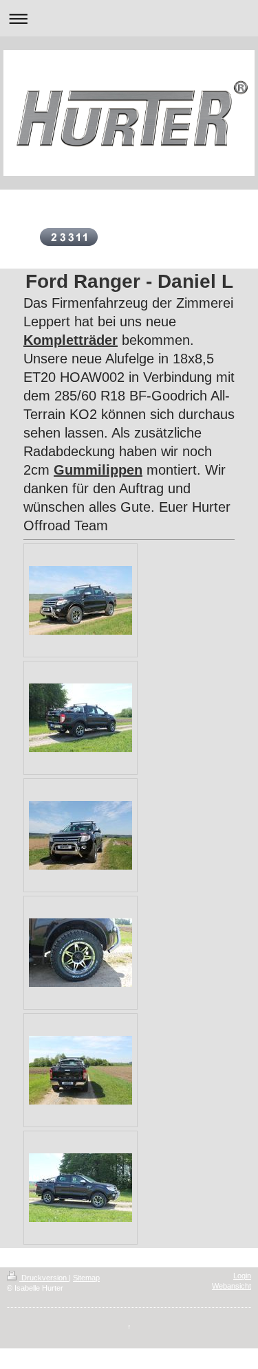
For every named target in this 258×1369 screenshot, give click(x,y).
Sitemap (86, 1278)
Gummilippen (98, 469)
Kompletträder (70, 340)
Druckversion (44, 1278)
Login (242, 1275)
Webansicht (231, 1286)
